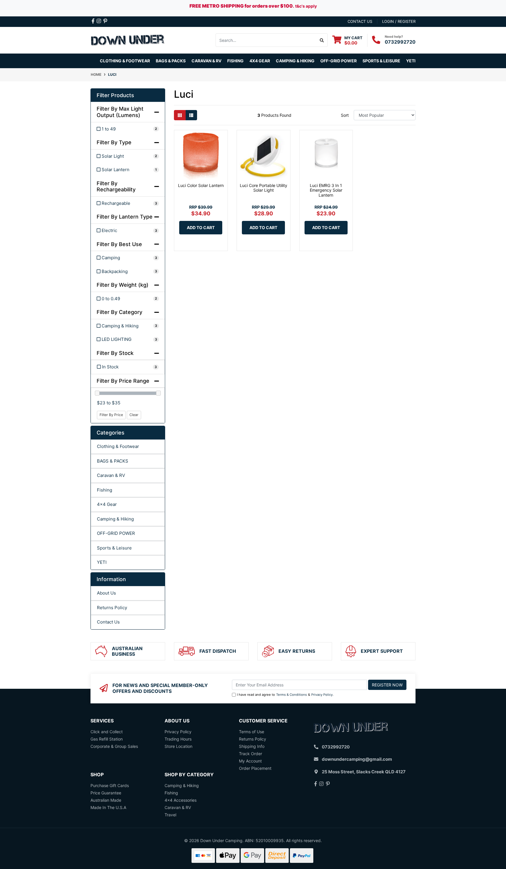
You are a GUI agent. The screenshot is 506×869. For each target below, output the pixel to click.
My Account (250, 760)
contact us (360, 21)
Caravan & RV (111, 475)
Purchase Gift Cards (109, 785)
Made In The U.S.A (108, 807)
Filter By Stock (115, 353)
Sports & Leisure (114, 548)
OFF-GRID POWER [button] (338, 60)
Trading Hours (178, 738)
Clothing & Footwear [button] (125, 60)
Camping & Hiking (115, 519)
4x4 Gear (107, 504)
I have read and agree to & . (285, 695)
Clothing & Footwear (118, 446)
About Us (106, 593)
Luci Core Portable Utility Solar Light (263, 188)
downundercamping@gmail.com (357, 759)
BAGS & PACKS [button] (171, 60)
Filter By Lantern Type (125, 217)
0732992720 (400, 42)
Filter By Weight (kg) (122, 285)
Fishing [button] (235, 60)
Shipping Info (251, 746)
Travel (170, 814)
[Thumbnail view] (180, 115)
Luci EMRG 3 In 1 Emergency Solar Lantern (326, 190)
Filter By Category (119, 312)
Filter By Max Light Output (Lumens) (120, 112)
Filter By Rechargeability (116, 186)
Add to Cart (201, 227)
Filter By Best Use (119, 244)
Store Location (178, 746)
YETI (102, 562)
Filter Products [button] (115, 95)
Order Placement (255, 768)
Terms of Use (251, 731)
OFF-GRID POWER (116, 533)
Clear (134, 415)
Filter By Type (114, 142)
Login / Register (399, 21)
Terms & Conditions (291, 695)
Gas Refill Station (106, 738)
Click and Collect (106, 731)
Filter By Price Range (123, 381)
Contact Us (108, 622)
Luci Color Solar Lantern (201, 185)
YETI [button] (411, 60)
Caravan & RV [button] (206, 60)
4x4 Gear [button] (259, 60)
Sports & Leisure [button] (381, 60)
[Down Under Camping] (127, 39)
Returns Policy (112, 607)
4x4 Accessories (180, 800)
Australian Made (105, 800)
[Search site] (322, 40)
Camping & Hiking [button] (295, 60)
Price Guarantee (105, 792)
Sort (345, 115)
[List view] (191, 115)
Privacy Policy (322, 695)
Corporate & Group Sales (114, 746)
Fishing (104, 490)
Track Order (250, 753)
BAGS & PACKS (112, 461)
